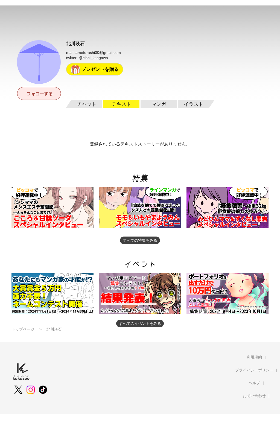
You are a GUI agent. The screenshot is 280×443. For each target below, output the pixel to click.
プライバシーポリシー (254, 370)
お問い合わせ (254, 396)
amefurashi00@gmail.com (98, 52)
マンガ (158, 104)
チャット (87, 104)
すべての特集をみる (140, 240)
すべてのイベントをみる (140, 323)
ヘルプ (254, 383)
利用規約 (254, 357)
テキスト (121, 104)
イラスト (193, 104)
